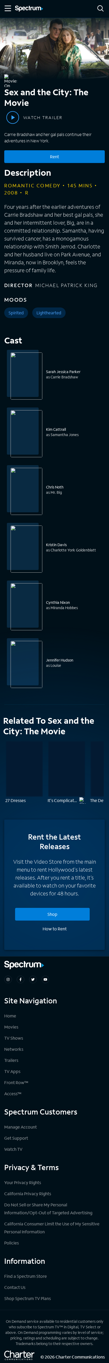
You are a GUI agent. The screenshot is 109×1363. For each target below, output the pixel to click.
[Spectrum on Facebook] (20, 979)
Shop (52, 914)
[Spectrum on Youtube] (45, 979)
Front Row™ (16, 1082)
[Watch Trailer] (12, 117)
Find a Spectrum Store (25, 1276)
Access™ (12, 1093)
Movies (11, 1027)
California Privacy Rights (27, 1193)
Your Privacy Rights (22, 1182)
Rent (54, 156)
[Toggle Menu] (7, 8)
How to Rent (55, 928)
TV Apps (12, 1071)
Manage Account (20, 1127)
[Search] (100, 9)
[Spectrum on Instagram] (8, 979)
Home (10, 1015)
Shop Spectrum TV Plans (27, 1298)
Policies (11, 1243)
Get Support (16, 1138)
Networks (13, 1049)
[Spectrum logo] (29, 9)
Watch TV (13, 1149)
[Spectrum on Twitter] (33, 979)
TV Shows (13, 1038)
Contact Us (14, 1287)
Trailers (11, 1060)
